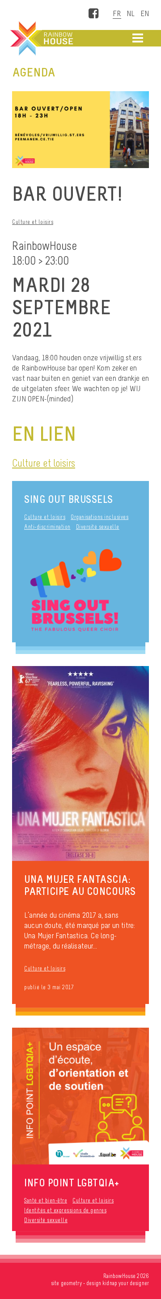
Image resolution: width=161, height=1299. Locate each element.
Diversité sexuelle (97, 526)
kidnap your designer (125, 1283)
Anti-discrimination (47, 526)
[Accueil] (40, 38)
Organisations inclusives (99, 517)
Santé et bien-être (45, 1200)
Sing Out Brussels (68, 499)
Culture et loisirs (32, 222)
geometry (71, 1283)
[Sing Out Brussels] (80, 591)
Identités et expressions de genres (65, 1210)
